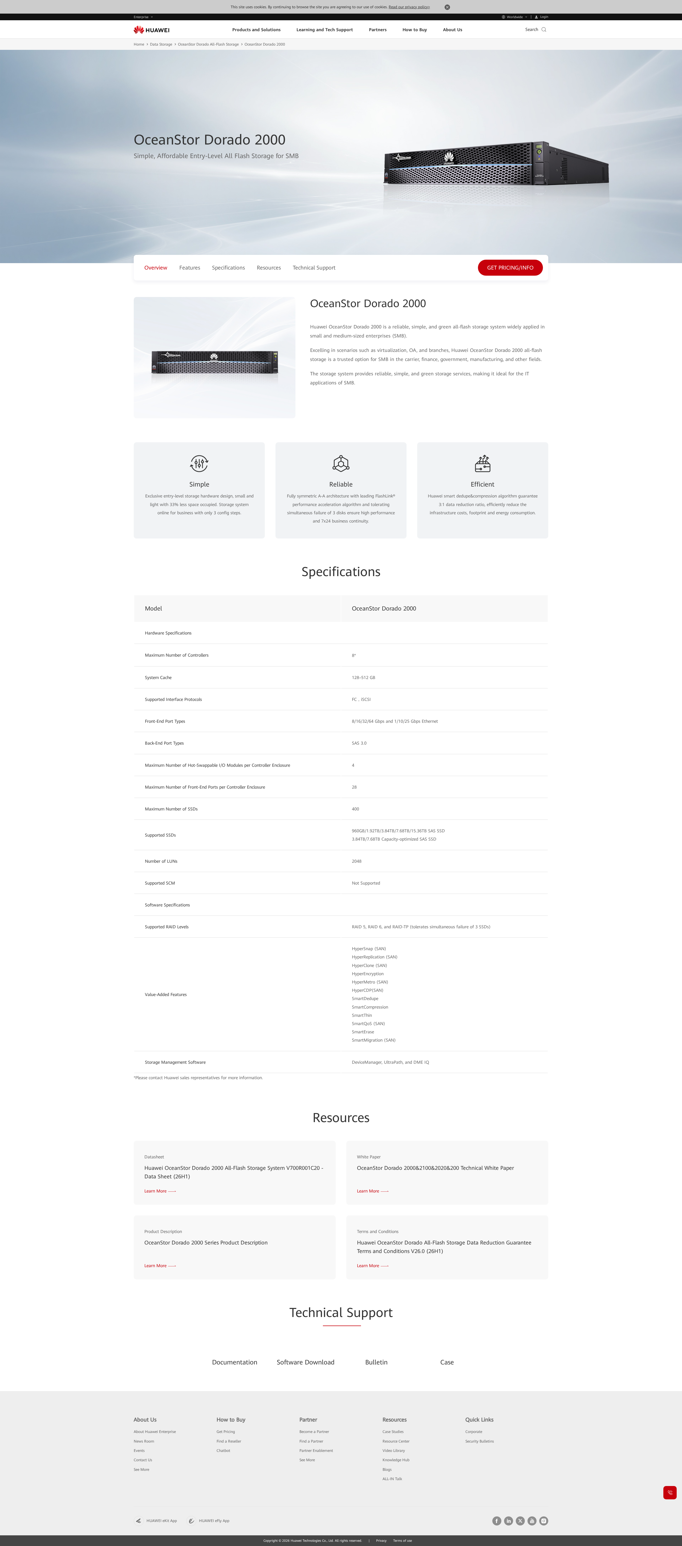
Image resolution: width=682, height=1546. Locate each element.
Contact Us (143, 1460)
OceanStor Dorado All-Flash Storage (208, 44)
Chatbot (223, 1450)
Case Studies (393, 1431)
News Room (144, 1441)
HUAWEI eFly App (214, 1521)
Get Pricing (226, 1431)
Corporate (473, 1431)
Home (139, 44)
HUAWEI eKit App (162, 1521)
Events (139, 1450)
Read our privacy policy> (409, 7)
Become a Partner (314, 1431)
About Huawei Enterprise (155, 1431)
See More (141, 1469)
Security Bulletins (479, 1441)
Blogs (387, 1469)
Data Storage (161, 44)
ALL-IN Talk (392, 1479)
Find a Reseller (229, 1441)
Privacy (381, 1541)
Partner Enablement (316, 1450)
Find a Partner (311, 1441)
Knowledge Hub (396, 1460)
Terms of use (402, 1541)
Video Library (394, 1450)
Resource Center (396, 1441)
